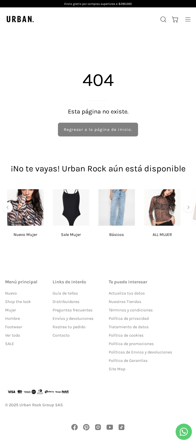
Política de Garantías (128, 360)
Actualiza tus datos (127, 293)
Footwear (13, 326)
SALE (9, 343)
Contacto (61, 335)
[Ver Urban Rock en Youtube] (110, 427)
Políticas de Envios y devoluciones (140, 352)
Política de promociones (131, 343)
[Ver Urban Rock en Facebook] (74, 427)
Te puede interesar (128, 281)
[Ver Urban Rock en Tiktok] (121, 427)
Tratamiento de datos (129, 326)
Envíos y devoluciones (73, 318)
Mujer (10, 310)
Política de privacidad (129, 318)
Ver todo (12, 335)
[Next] (188, 207)
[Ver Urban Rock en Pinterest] (86, 427)
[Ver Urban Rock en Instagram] (98, 427)
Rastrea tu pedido (69, 326)
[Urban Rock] (20, 19)
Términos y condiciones (131, 310)
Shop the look (18, 301)
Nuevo (11, 293)
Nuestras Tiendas (125, 301)
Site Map (117, 368)
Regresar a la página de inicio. (98, 129)
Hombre (12, 318)
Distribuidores (66, 301)
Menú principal (21, 281)
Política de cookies (126, 335)
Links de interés (69, 281)
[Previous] (8, 207)
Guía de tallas (65, 293)
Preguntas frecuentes (72, 310)
